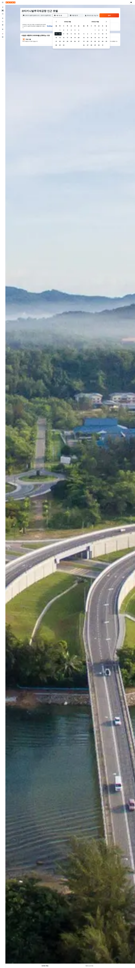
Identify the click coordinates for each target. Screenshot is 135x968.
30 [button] (63, 45)
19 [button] (75, 37)
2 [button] (63, 30)
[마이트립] (3, 29)
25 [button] (71, 41)
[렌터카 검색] (3, 13)
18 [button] (71, 37)
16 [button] (63, 37)
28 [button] (56, 45)
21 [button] (56, 41)
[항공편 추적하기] (3, 21)
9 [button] (63, 34)
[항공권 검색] (3, 7)
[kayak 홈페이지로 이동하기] (10, 2)
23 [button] (63, 41)
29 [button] (60, 45)
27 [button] (78, 41)
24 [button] (67, 41)
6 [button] (78, 30)
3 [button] (67, 30)
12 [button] (75, 34)
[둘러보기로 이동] (3, 18)
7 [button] (91, 34)
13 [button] (78, 34)
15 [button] (60, 37)
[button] (2, 2)
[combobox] (38, 15)
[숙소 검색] (3, 10)
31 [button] (102, 45)
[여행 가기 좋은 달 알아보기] (3, 24)
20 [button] (78, 37)
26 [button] (75, 41)
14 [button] (56, 37)
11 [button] (71, 34)
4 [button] (71, 30)
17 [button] (67, 37)
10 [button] (67, 34)
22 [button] (60, 41)
